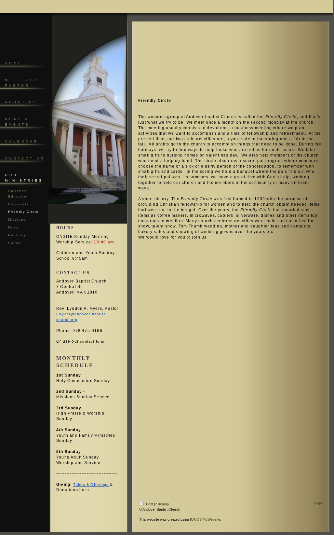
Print (149, 504)
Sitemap (162, 504)
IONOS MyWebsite (205, 519)
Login (318, 503)
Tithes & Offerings (91, 485)
